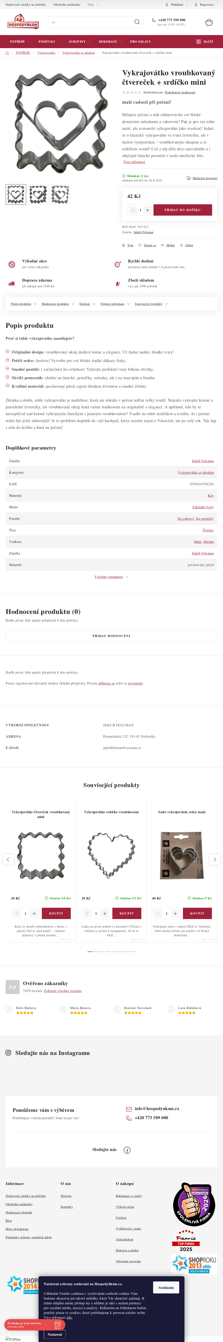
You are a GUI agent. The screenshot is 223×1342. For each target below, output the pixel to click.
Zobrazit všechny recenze (63, 990)
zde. (70, 1317)
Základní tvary (203, 507)
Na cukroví (185, 518)
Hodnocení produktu (55, 304)
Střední (208, 541)
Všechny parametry (109, 576)
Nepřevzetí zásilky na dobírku (26, 4)
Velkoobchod (124, 1239)
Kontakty (67, 1207)
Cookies (121, 1217)
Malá (197, 541)
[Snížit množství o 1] (133, 210)
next (214, 859)
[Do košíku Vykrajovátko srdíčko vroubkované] (127, 913)
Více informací (134, 161)
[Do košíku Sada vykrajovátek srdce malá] (197, 913)
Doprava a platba (127, 1250)
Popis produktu (21, 304)
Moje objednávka (17, 1229)
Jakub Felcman (144, 232)
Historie (66, 1196)
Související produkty (148, 304)
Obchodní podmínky (67, 4)
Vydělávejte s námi (128, 1228)
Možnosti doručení (205, 178)
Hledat (137, 22)
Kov (211, 495)
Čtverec (208, 530)
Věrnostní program (128, 1261)
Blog (9, 1221)
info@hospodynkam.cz (157, 1108)
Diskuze (84, 304)
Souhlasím (166, 1287)
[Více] (204, 41)
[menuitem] (20, 41)
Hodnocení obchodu (19, 1212)
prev (8, 859)
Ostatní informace (112, 304)
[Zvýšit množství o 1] (148, 210)
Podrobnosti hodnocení (180, 92)
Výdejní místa (125, 1207)
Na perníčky (205, 518)
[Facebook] (127, 1150)
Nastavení (55, 1334)
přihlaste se (106, 683)
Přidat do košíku (183, 210)
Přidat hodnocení (111, 636)
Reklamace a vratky (129, 1196)
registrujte (135, 683)
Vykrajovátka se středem (196, 472)
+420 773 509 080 (171, 20)
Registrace (207, 4)
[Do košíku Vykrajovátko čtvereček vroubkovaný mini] (56, 913)
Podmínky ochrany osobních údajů (29, 1237)
